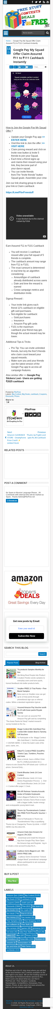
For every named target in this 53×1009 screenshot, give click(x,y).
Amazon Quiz (12, 895)
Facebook (32, 2)
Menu (5, 2)
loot (39, 932)
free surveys (11, 928)
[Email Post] (7, 402)
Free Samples (12, 921)
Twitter (36, 2)
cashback (34, 394)
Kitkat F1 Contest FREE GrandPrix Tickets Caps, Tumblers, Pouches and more (31, 753)
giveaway (36, 928)
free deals (11, 914)
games (24, 928)
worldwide (11, 950)
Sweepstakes (23, 943)
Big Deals (26, 394)
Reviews (38, 939)
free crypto (24, 910)
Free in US (25, 914)
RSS (44, 2)
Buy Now (12, 880)
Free (24, 906)
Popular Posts (12, 663)
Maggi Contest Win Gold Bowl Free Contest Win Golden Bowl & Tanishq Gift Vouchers (31, 732)
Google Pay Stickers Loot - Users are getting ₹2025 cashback (24, 378)
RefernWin (24, 939)
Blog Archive (40, 663)
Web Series (26, 946)
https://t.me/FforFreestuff (19, 192)
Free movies (26, 917)
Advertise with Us (26, 1007)
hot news (10, 932)
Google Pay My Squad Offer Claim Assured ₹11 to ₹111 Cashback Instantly (28, 56)
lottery (9, 936)
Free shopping (30, 921)
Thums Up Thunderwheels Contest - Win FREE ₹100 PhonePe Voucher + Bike (32, 813)
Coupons (43, 394)
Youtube (48, 2)
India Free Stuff (25, 932)
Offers (18, 936)
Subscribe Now (26, 636)
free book (36, 906)
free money (11, 917)
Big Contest (16, 394)
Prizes (16, 396)
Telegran (40, 2)
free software (12, 925)
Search (47, 33)
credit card (25, 903)
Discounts (10, 396)
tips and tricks (12, 946)
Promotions (11, 939)
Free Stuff (25, 925)
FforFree (17, 392)
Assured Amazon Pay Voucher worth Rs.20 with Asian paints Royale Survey (31, 710)
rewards (10, 943)
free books (11, 910)
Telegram (35, 415)
